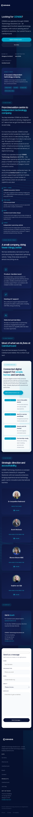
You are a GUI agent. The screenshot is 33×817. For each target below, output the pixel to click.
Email (5, 676)
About (5, 683)
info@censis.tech (9, 641)
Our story (16, 45)
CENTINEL (4, 786)
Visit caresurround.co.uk (13, 392)
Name (5, 661)
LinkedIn (17, 510)
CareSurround (5, 766)
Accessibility (16, 812)
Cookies (9, 812)
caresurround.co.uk (10, 621)
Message (6, 691)
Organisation (7, 668)
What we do (5, 762)
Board (3, 770)
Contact (4, 774)
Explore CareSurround (16, 39)
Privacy (3, 812)
